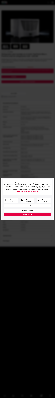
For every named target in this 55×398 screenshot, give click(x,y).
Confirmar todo (27, 214)
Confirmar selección (27, 210)
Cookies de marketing (45, 200)
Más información (27, 205)
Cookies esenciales (12, 200)
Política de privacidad (23, 191)
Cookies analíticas (28, 200)
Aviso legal (34, 191)
